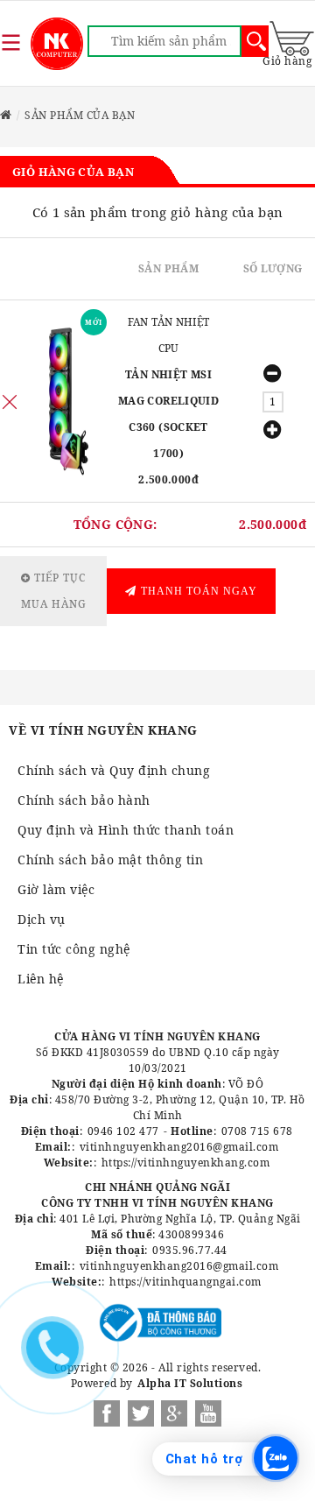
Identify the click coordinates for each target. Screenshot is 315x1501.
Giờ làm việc (56, 889)
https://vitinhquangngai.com (185, 1281)
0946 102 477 (123, 1131)
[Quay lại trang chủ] (6, 115)
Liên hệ (41, 978)
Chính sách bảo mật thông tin (110, 859)
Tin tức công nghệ (74, 949)
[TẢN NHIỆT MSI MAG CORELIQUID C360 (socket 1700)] (63, 401)
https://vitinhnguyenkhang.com (186, 1162)
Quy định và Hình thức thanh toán (126, 829)
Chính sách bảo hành (84, 800)
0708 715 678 (257, 1131)
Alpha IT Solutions (189, 1383)
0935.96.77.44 (190, 1250)
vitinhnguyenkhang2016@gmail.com (179, 1146)
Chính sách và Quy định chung (114, 770)
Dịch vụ (42, 919)
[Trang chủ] (57, 44)
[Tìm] (255, 41)
